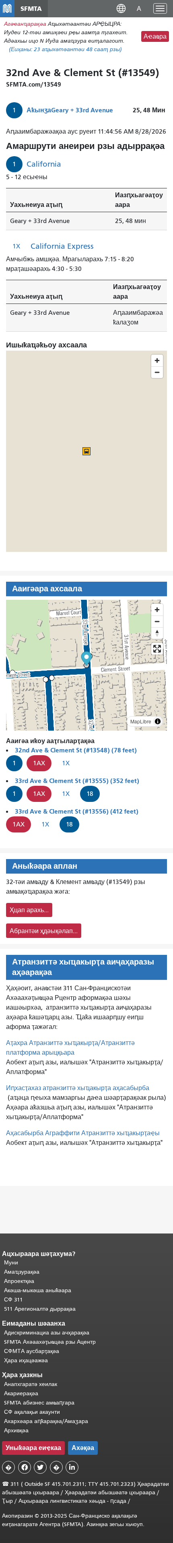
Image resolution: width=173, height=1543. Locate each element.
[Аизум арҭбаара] (157, 610)
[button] (121, 8)
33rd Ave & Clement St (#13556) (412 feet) (76, 811)
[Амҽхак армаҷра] (157, 621)
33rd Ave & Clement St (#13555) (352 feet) (77, 781)
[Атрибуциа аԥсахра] (158, 721)
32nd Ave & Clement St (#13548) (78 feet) (76, 750)
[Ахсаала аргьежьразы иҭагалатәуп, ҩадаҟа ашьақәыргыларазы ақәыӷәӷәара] (157, 633)
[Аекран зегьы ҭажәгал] (157, 649)
